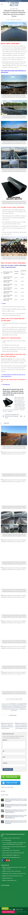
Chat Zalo (5, 908)
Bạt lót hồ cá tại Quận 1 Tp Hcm (20, 706)
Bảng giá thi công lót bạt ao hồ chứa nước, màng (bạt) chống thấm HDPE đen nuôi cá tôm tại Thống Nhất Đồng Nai (16, 816)
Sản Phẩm (3, 791)
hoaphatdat (19, 19)
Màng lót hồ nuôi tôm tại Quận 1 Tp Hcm (11, 709)
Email (4, 757)
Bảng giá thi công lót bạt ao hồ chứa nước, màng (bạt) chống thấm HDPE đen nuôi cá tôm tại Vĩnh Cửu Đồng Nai (16, 805)
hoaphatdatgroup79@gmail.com (12, 855)
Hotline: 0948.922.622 (8, 911)
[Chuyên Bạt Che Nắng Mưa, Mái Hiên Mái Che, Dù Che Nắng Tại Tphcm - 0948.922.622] (14, 4)
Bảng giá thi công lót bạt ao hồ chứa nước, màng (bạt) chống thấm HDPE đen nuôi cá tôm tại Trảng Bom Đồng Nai (16, 811)
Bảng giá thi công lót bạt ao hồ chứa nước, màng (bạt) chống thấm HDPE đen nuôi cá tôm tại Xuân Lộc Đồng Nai (16, 800)
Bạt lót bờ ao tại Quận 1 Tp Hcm (9, 706)
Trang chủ (6, 423)
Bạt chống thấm (14, 8)
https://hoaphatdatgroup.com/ (13, 857)
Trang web (5, 763)
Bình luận (5, 740)
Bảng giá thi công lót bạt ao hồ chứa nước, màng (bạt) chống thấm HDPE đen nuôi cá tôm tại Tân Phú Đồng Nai (16, 822)
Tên (3, 751)
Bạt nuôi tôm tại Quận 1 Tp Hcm (7, 707)
